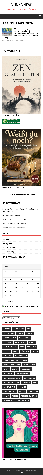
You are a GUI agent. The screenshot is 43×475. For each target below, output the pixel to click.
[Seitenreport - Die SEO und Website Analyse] (20, 306)
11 (16, 283)
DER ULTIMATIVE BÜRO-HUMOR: (15, 220)
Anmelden (6, 239)
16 (5, 287)
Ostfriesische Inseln (12, 378)
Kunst (15, 351)
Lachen (35, 351)
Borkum (29, 333)
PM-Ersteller (20, 40)
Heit (14, 338)
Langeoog (8, 356)
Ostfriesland (29, 378)
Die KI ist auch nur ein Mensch (14, 224)
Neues (6, 369)
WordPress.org (8, 251)
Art (28, 329)
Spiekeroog (33, 391)
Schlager (22, 387)
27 (27, 291)
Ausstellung (9, 333)
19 (21, 287)
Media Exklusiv (21, 356)
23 (5, 291)
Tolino (15, 396)
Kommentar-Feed (9, 247)
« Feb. (4, 301)
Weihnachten (23, 400)
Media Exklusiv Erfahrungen (15, 360)
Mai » (10, 301)
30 (5, 295)
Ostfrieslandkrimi (11, 383)
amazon (7, 329)
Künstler (25, 351)
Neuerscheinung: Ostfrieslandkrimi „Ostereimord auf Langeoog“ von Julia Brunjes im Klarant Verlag (21, 33)
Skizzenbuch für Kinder (11, 215)
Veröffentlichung (29, 396)
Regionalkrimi (9, 387)
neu (33, 365)
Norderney (26, 369)
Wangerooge (9, 400)
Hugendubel (24, 338)
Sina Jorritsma (10, 391)
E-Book (6, 338)
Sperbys (22, 391)
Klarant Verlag (10, 347)
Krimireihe (31, 347)
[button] (39, 16)
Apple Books (18, 329)
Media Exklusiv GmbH (12, 365)
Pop (34, 383)
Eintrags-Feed (7, 243)
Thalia (6, 396)
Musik (26, 365)
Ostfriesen (8, 374)
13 (27, 283)
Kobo (22, 347)
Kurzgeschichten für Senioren (13, 227)
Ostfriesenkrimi (22, 374)
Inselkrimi (8, 342)
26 (21, 291)
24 (11, 291)
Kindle (32, 342)
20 (27, 287)
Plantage (26, 383)
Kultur (6, 351)
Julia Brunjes (20, 342)
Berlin (20, 333)
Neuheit (15, 369)
